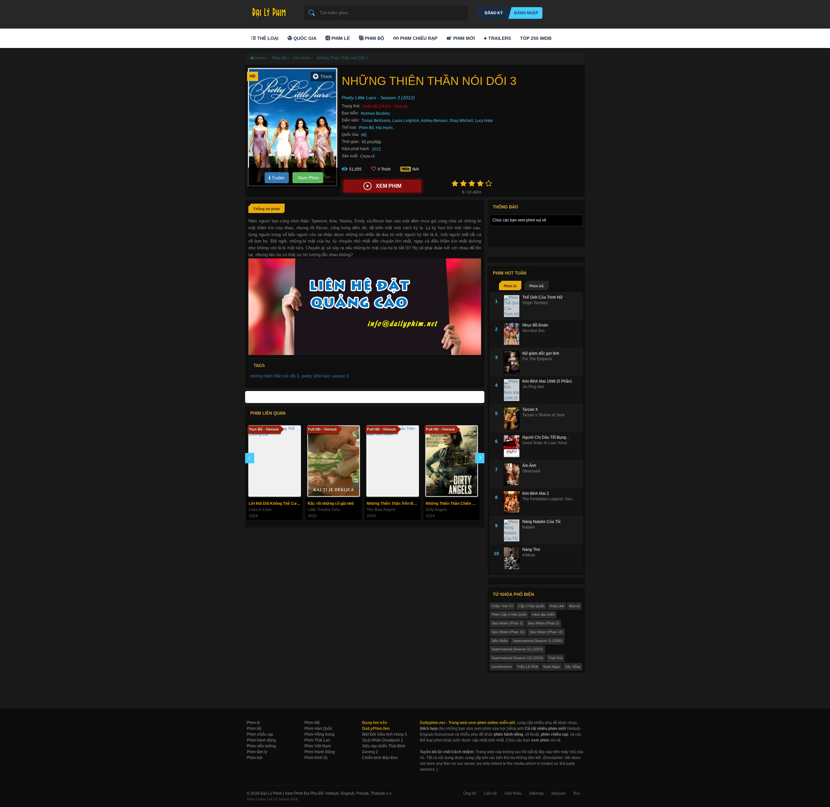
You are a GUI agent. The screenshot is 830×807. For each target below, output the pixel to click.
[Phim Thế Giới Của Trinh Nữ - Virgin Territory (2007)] (513, 306)
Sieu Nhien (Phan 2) (543, 623)
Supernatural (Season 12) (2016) (517, 658)
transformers (502, 667)
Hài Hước (384, 127)
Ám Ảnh (529, 465)
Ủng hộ (469, 793)
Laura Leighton (405, 120)
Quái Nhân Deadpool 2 (382, 740)
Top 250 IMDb (535, 38)
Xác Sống (572, 667)
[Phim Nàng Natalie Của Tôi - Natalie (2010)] (513, 530)
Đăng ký (494, 13)
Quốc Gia (304, 38)
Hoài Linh (557, 606)
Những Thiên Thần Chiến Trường (452, 503)
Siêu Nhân (500, 641)
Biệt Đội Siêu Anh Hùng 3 (384, 734)
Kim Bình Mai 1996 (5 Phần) (547, 381)
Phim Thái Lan (317, 740)
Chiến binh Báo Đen (380, 757)
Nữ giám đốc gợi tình (540, 353)
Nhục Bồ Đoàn (535, 325)
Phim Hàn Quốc (318, 728)
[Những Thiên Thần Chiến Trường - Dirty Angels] (451, 461)
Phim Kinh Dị (315, 757)
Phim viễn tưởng (261, 746)
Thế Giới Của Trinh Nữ (542, 297)
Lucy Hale (484, 120)
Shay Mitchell (461, 120)
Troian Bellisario (376, 120)
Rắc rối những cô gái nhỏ (331, 503)
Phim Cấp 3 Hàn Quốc (509, 614)
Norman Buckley (375, 113)
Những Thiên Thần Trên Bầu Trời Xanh (393, 503)
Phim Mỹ (312, 722)
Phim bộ (536, 286)
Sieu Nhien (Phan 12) (546, 632)
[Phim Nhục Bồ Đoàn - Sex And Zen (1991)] (513, 334)
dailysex (558, 793)
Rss (576, 793)
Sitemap (536, 793)
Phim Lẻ (340, 38)
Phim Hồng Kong (319, 734)
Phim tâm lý (257, 752)
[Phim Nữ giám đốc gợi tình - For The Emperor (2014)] (513, 362)
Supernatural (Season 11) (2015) (517, 649)
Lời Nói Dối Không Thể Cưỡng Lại (275, 503)
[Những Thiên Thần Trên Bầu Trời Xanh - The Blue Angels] (392, 461)
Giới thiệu (513, 793)
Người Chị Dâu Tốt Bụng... (545, 437)
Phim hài (254, 757)
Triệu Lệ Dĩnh (527, 667)
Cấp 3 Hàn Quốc (531, 606)
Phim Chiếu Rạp (418, 38)
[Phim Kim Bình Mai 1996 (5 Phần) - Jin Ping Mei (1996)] (513, 390)
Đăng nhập (526, 13)
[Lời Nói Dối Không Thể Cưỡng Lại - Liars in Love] (274, 461)
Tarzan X (530, 409)
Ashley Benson (434, 120)
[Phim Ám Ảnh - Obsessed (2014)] (513, 474)
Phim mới (463, 38)
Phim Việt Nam (317, 746)
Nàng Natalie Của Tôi (541, 521)
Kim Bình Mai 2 (535, 493)
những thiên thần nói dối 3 (274, 376)
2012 (376, 149)
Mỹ (363, 135)
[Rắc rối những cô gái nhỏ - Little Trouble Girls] (333, 461)
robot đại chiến (543, 614)
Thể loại (267, 38)
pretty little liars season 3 (325, 376)
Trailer (277, 177)
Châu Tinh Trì (502, 606)
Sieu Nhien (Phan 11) (508, 632)
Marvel (574, 606)
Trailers (499, 38)
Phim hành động (261, 740)
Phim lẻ (510, 286)
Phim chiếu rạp (260, 734)
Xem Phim (308, 177)
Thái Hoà (555, 658)
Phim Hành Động (319, 752)
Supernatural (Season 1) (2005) (538, 641)
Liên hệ (490, 793)
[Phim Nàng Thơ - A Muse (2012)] (513, 558)
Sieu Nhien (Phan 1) (507, 623)
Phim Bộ (373, 38)
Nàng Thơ (531, 549)
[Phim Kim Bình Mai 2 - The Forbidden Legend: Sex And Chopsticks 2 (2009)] (513, 502)
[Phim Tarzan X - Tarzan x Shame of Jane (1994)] (513, 418)
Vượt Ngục (551, 667)
